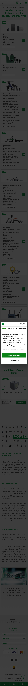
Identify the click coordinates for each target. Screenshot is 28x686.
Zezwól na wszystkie (14, 355)
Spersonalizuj (13, 360)
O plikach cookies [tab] (21, 328)
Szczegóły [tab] (11, 328)
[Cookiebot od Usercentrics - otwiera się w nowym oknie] (19, 324)
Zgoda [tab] (4, 328)
